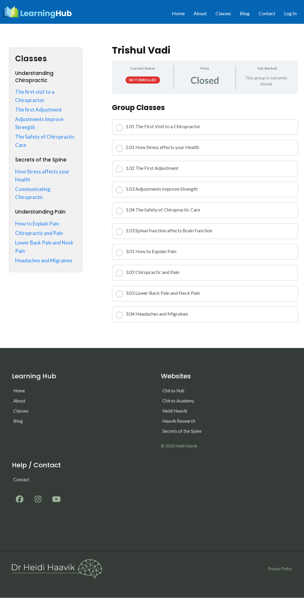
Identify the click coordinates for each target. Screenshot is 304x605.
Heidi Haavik (174, 410)
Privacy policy (280, 568)
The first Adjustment (38, 109)
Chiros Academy (178, 400)
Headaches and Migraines (43, 260)
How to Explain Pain (37, 223)
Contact (267, 13)
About (200, 13)
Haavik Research (178, 421)
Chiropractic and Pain (39, 233)
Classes (223, 13)
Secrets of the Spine (182, 431)
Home (178, 13)
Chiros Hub (173, 390)
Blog (245, 13)
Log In (290, 13)
